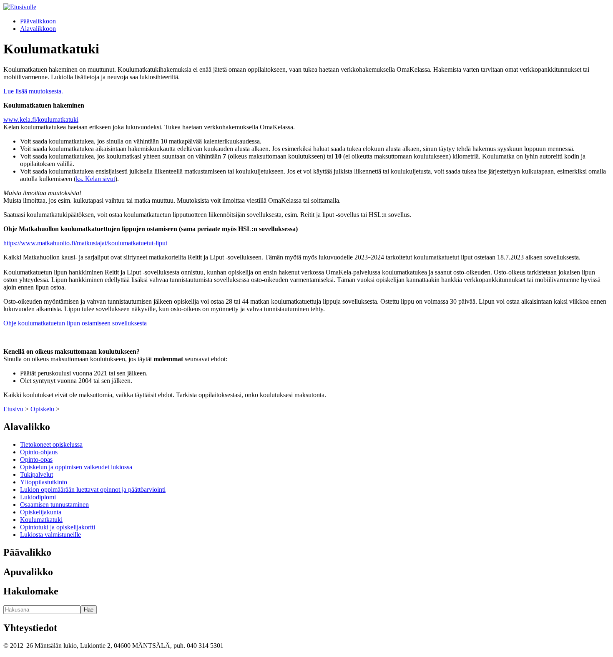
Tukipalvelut (36, 474)
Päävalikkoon (38, 21)
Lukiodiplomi (38, 497)
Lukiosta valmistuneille (50, 534)
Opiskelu (42, 409)
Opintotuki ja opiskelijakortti (57, 527)
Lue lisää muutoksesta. (33, 91)
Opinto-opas (36, 459)
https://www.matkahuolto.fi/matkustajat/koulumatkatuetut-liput (85, 243)
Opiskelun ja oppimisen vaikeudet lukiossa (76, 467)
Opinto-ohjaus (39, 452)
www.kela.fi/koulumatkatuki (40, 119)
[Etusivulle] (19, 6)
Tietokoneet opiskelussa (51, 444)
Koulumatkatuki (41, 519)
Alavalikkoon (38, 28)
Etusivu (13, 409)
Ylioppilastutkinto (43, 482)
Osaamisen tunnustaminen (54, 504)
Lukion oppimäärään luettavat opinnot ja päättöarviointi (93, 489)
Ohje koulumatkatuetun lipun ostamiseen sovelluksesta (75, 323)
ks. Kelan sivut (95, 178)
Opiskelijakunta (40, 512)
